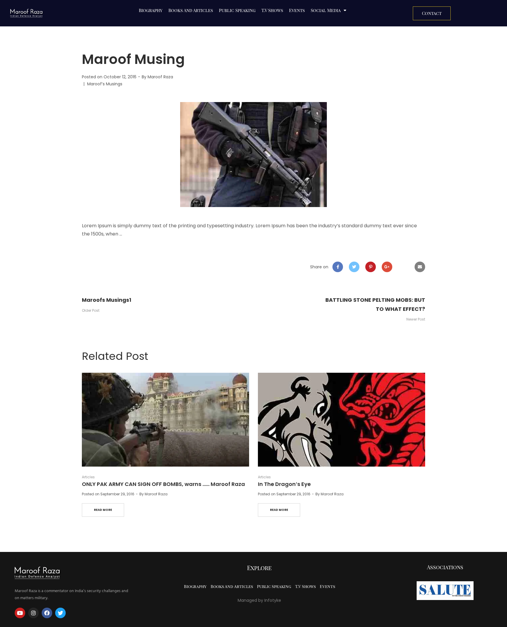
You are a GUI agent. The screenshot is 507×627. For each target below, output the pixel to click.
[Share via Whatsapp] (403, 267)
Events (297, 10)
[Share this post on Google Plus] (387, 267)
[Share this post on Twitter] (354, 267)
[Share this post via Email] (420, 267)
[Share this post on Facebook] (337, 267)
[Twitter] (60, 613)
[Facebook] (47, 613)
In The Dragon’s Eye (284, 484)
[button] (432, 13)
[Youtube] (20, 613)
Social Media (326, 10)
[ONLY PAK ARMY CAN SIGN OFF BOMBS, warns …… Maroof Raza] (165, 420)
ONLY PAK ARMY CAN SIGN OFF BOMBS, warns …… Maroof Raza (163, 484)
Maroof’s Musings (104, 84)
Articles (88, 477)
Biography (151, 10)
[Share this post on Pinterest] (370, 267)
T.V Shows (272, 10)
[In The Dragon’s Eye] (341, 420)
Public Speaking (237, 10)
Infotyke (272, 600)
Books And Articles (190, 10)
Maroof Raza (160, 77)
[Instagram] (33, 613)
